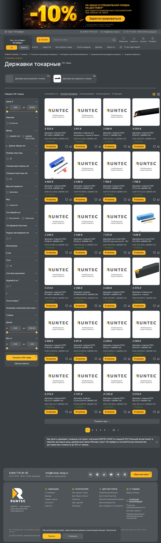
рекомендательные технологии (101, 530)
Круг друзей (77, 503)
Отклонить (72, 536)
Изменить (24, 47)
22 (114, 430)
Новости (111, 47)
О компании (50, 493)
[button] (80, 14)
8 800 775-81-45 (90, 32)
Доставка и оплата (80, 496)
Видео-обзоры (132, 493)
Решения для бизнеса (108, 493)
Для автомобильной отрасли (111, 499)
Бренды (48, 496)
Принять (51, 536)
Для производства (107, 503)
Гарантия (47, 47)
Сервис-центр (51, 499)
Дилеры (98, 47)
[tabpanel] (58, 165)
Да (12, 47)
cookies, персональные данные (71, 530)
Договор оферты (133, 511)
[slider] (7, 111)
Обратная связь (141, 474)
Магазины (76, 506)
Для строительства (107, 496)
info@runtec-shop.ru (111, 32)
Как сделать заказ (64, 47)
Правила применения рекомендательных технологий (135, 516)
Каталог (44, 40)
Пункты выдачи (84, 47)
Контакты (49, 503)
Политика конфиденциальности (135, 506)
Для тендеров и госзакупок (111, 506)
